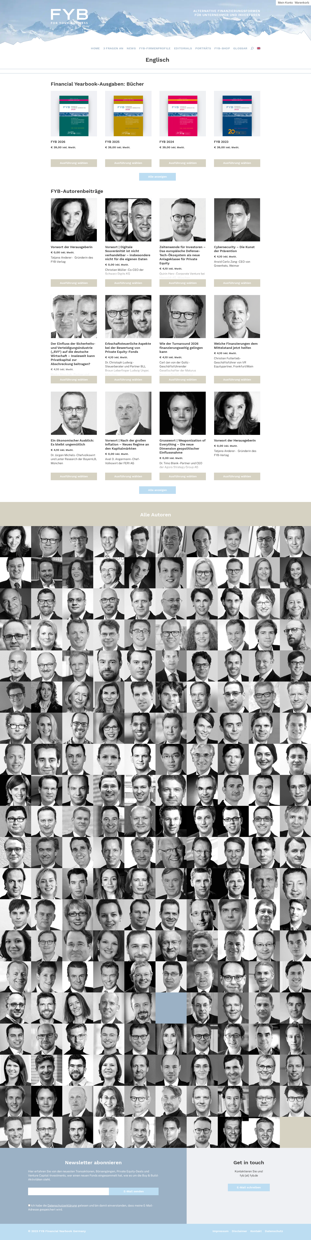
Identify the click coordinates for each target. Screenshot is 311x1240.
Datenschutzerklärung (62, 1205)
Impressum (221, 1231)
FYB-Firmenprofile (155, 48)
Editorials (183, 48)
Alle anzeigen (157, 176)
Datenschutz (274, 1231)
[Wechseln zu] (258, 48)
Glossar (240, 48)
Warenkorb (302, 2)
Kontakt (256, 1231)
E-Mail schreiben (249, 1187)
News (131, 48)
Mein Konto (285, 2)
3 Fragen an (113, 48)
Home (95, 48)
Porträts (203, 48)
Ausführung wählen (74, 163)
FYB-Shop (222, 48)
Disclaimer (239, 1231)
